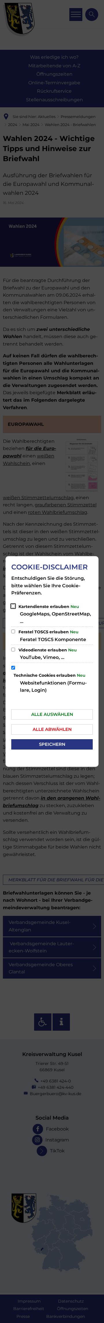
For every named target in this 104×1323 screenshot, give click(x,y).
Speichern (52, 744)
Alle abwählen (52, 729)
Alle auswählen (52, 714)
